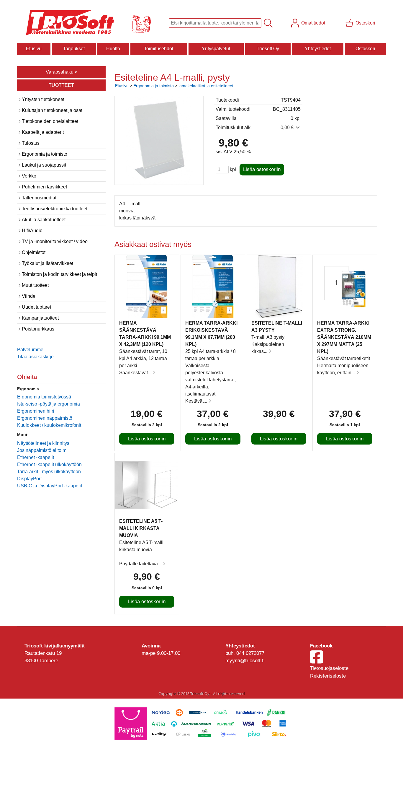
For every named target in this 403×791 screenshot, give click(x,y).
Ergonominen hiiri (35, 411)
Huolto (113, 48)
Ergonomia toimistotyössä (44, 396)
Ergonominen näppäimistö (44, 418)
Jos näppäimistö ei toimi (42, 450)
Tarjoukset (74, 48)
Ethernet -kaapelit (35, 457)
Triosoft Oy (268, 48)
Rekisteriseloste (328, 676)
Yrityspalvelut (216, 48)
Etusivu (34, 48)
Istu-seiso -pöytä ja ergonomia (48, 403)
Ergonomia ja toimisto (153, 85)
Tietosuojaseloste (329, 668)
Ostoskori (365, 48)
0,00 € (288, 127)
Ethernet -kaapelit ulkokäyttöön (49, 464)
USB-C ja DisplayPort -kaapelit (49, 485)
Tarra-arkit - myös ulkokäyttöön (49, 471)
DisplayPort (29, 478)
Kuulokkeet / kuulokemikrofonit (49, 425)
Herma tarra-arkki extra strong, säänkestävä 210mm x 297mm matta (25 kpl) (344, 337)
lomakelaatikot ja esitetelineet (205, 85)
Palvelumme (30, 349)
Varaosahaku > (61, 71)
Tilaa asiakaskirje (35, 356)
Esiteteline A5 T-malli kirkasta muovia (141, 528)
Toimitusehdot (158, 48)
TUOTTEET (61, 85)
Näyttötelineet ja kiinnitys (43, 443)
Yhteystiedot (318, 48)
